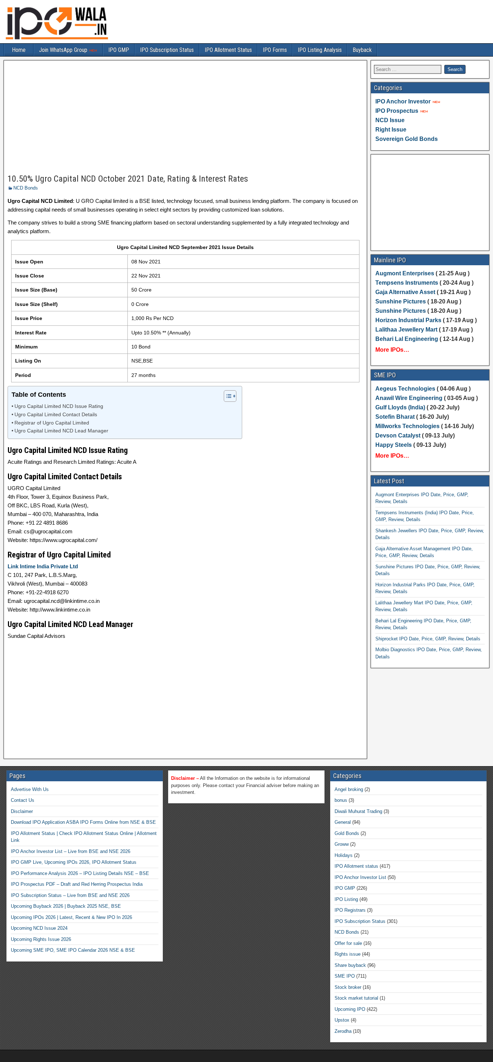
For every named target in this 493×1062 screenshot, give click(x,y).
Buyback (362, 49)
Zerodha (343, 1031)
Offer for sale (348, 943)
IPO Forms (275, 49)
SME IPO (345, 976)
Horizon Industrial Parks (408, 320)
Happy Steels (393, 445)
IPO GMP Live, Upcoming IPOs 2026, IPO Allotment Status (73, 862)
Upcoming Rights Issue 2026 (41, 939)
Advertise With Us (30, 789)
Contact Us (22, 800)
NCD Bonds (25, 188)
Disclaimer (22, 811)
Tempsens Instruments (406, 283)
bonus (341, 800)
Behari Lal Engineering (406, 339)
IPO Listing (346, 899)
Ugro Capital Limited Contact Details (55, 414)
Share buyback (350, 965)
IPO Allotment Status (228, 49)
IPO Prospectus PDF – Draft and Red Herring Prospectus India (77, 884)
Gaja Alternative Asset (405, 292)
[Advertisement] (185, 117)
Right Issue (390, 129)
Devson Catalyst (397, 435)
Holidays (344, 855)
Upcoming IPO (350, 1009)
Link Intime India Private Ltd (43, 566)
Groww (342, 844)
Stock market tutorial (356, 998)
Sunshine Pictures (400, 301)
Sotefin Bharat (395, 417)
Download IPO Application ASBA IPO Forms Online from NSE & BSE (83, 822)
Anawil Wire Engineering (408, 398)
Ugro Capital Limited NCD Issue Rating (58, 406)
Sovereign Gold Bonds (406, 139)
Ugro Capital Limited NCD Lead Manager (61, 431)
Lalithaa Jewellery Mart (406, 329)
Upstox (342, 1020)
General (343, 822)
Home (19, 49)
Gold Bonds (347, 833)
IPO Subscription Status (167, 49)
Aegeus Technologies (405, 389)
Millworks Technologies (407, 426)
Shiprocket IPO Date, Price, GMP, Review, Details (427, 638)
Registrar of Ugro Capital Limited (51, 423)
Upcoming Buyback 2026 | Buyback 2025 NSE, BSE (66, 906)
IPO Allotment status (356, 866)
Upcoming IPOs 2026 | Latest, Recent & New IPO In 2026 (71, 917)
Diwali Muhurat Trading (358, 811)
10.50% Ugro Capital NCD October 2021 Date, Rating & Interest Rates (128, 179)
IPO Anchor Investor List (360, 877)
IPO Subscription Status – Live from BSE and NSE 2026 (70, 895)
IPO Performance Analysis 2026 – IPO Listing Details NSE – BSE (80, 873)
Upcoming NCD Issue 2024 (39, 928)
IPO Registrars (350, 910)
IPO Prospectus (396, 111)
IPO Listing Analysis (320, 49)
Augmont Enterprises (405, 273)
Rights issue (348, 954)
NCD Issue (390, 120)
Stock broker (348, 987)
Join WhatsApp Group (64, 49)
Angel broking (349, 789)
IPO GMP (118, 49)
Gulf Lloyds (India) (401, 407)
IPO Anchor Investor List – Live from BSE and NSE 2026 (70, 851)
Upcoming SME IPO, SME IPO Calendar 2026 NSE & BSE (73, 950)
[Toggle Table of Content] (226, 396)
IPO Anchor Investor (403, 101)
